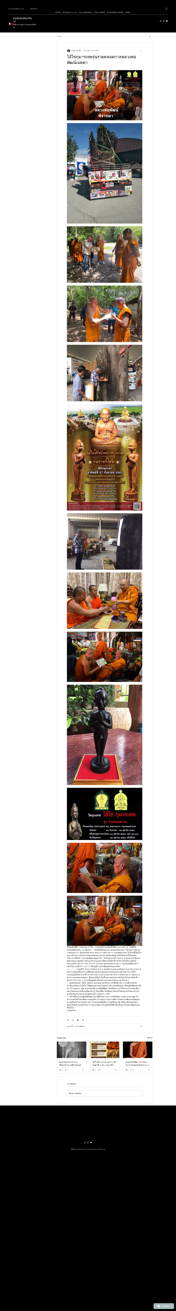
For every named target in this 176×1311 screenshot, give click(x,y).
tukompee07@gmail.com (16, 9)
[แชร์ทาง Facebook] (68, 1020)
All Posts (59, 36)
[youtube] (167, 21)
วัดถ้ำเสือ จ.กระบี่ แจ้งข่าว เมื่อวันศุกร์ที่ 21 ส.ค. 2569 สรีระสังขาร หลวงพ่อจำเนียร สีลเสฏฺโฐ (104, 1063)
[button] (166, 9)
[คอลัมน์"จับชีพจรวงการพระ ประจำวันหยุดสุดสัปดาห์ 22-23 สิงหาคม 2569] (137, 1050)
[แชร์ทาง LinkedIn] (78, 1020)
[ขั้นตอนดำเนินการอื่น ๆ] (141, 50)
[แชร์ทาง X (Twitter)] (73, 1020)
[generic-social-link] (161, 21)
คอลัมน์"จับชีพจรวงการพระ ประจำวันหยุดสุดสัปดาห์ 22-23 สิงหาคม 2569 (137, 1063)
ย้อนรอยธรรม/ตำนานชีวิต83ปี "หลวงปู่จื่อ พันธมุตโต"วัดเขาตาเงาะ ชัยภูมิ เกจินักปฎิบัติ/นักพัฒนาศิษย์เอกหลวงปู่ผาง (70, 1063)
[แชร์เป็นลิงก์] (83, 1020)
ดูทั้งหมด (149, 1038)
